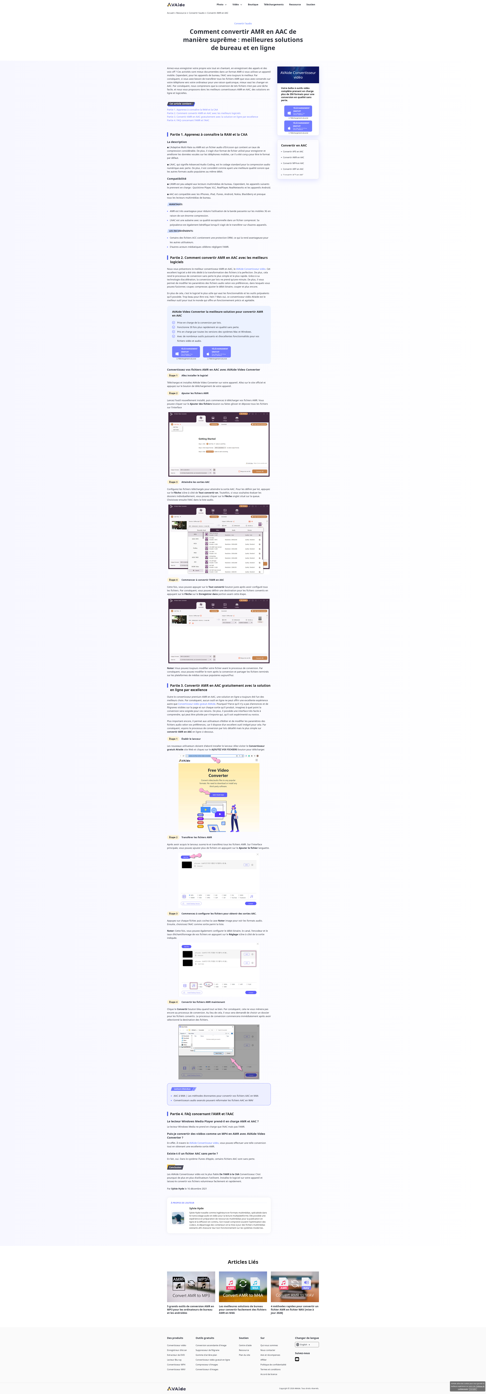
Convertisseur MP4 (176, 1364)
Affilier (263, 1359)
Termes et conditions (270, 1369)
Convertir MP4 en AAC (293, 163)
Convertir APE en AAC (293, 151)
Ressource (295, 4)
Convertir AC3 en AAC (293, 174)
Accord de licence (268, 1374)
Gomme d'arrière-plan (206, 1355)
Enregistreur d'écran (177, 1350)
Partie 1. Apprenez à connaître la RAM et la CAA (192, 109)
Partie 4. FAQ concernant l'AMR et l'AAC (188, 120)
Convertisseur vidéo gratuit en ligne (213, 1359)
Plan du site (244, 1355)
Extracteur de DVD (176, 1355)
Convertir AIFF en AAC (293, 169)
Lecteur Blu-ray (174, 1359)
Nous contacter (267, 1350)
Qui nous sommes (269, 1345)
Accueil (170, 13)
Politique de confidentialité (273, 1364)
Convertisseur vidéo (176, 1345)
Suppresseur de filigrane (207, 1350)
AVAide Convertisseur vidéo (251, 268)
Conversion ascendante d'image (211, 1345)
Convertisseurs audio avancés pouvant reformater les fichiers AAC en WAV (213, 1100)
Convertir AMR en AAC (293, 157)
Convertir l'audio (197, 13)
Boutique (253, 4)
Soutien (310, 4)
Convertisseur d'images (207, 1369)
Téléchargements (274, 4)
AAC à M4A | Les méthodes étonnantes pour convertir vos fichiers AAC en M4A (216, 1095)
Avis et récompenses (270, 1355)
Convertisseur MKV (176, 1369)
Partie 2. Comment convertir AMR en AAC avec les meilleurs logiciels (204, 113)
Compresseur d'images (207, 1364)
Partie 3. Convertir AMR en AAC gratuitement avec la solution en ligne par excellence (212, 116)
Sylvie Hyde (177, 1188)
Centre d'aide (245, 1345)
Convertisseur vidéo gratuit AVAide (196, 703)
